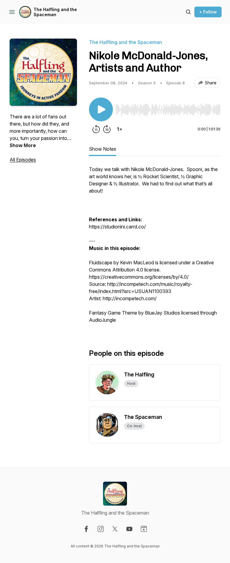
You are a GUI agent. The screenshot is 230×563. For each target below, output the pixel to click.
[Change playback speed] (119, 129)
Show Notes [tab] (102, 149)
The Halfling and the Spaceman (55, 12)
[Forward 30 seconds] (107, 129)
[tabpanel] (154, 247)
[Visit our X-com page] (115, 529)
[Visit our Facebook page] (86, 529)
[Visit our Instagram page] (101, 529)
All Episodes (23, 160)
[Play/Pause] (101, 109)
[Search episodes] (188, 12)
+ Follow (208, 11)
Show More (23, 145)
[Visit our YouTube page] (129, 529)
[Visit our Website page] (144, 529)
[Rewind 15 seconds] (96, 129)
